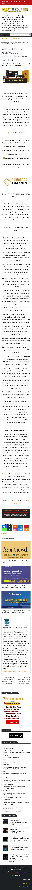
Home (5, 38)
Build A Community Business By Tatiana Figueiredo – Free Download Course (15, 586)
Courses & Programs (14, 38)
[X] (9, 526)
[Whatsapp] (4, 529)
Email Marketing (7, 777)
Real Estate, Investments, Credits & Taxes (14, 797)
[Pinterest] (26, 526)
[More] (26, 529)
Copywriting (6, 760)
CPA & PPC (6, 764)
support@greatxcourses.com (20, 872)
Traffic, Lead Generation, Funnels (12, 811)
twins (4, 533)
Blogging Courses (8, 755)
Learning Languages (8, 784)
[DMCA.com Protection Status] (27, 879)
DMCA (4, 771)
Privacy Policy (27, 883)
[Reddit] (15, 526)
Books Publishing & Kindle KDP (11, 757)
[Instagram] (15, 529)
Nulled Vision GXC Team (9, 64)
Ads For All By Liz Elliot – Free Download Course (15, 562)
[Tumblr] (9, 529)
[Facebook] (4, 526)
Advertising (6, 746)
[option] (19, 1)
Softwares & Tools (8, 804)
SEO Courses (6, 799)
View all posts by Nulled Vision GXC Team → (15, 671)
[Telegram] (20, 529)
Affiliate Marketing (8, 748)
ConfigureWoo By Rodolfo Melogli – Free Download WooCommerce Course (15, 611)
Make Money (6, 790)
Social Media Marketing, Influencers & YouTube (16, 802)
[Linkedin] (20, 526)
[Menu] (5, 35)
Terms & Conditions (25, 887)
